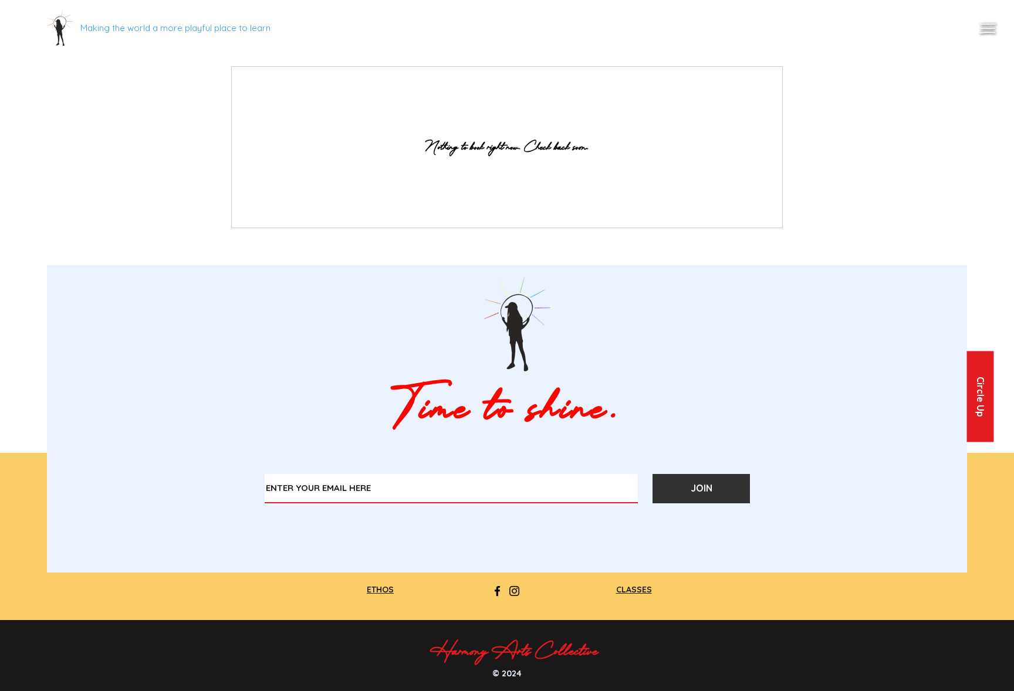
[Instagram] (514, 591)
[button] (987, 28)
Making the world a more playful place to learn (175, 27)
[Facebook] (497, 591)
